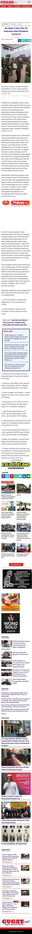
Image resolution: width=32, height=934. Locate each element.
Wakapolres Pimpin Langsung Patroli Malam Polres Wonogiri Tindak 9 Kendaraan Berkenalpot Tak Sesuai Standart (10, 869)
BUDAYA (3, 6)
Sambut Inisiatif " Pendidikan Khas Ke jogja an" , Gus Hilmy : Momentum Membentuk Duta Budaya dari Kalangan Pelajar (15, 700)
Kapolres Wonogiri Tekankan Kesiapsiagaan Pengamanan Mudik (8, 496)
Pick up (3, 713)
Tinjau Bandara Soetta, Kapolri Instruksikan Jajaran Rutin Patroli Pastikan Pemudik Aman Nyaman (23, 537)
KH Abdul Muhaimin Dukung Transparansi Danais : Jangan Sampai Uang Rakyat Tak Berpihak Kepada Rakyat (15, 645)
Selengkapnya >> (7, 862)
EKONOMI (17, 6)
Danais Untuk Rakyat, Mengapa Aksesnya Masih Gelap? (21, 681)
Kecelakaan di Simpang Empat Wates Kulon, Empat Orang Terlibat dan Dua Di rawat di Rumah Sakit (14, 694)
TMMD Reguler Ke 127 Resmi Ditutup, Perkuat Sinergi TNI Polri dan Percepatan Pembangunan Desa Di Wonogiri (15, 337)
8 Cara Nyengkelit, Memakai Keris (14, 843)
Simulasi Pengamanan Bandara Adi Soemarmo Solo (8, 555)
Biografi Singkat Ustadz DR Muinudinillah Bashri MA (11, 797)
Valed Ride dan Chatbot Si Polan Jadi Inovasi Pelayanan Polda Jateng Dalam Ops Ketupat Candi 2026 (15, 322)
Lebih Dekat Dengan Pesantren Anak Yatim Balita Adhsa (15, 822)
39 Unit (19, 495)
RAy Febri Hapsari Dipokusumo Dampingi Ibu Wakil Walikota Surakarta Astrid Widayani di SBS (23, 516)
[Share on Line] (28, 476)
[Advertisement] (16, 918)
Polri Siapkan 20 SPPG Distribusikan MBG (23, 555)
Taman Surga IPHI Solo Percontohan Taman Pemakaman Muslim (15, 768)
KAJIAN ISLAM (26, 6)
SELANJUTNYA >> (16, 564)
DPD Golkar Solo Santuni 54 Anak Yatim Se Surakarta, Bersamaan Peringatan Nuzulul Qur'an (14, 366)
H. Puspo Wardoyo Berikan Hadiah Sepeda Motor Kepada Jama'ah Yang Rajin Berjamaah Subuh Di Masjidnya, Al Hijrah (15, 742)
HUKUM (10, 6)
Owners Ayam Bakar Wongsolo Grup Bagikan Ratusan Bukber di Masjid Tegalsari (8, 515)
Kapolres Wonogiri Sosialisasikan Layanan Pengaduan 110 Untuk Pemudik (7, 536)
